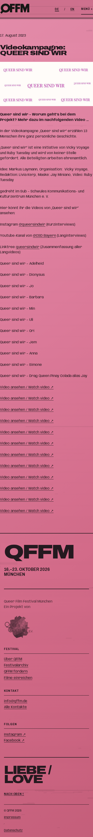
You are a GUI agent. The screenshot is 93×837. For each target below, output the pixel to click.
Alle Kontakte (15, 707)
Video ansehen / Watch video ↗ (27, 387)
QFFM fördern (16, 671)
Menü (87, 9)
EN (72, 9)
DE (57, 9)
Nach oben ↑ (14, 794)
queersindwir (27, 247)
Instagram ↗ (15, 734)
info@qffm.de (15, 701)
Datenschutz (13, 830)
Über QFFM (13, 659)
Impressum (12, 817)
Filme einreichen (18, 678)
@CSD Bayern (44, 235)
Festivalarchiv (16, 665)
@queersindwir (32, 224)
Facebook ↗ (14, 740)
